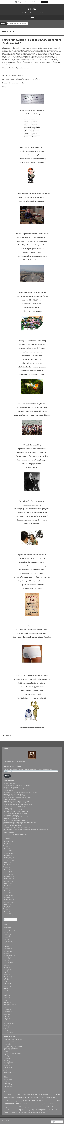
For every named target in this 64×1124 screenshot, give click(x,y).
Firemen (6, 959)
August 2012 (7, 904)
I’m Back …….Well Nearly (10, 783)
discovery (50, 48)
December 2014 (8, 855)
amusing (15, 1094)
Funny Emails (7, 1058)
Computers (6, 952)
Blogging (26, 1094)
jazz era (58, 54)
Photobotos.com (8, 1067)
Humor (25, 1100)
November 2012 (8, 899)
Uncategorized (7, 1023)
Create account (8, 1079)
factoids (15, 51)
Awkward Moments (9, 931)
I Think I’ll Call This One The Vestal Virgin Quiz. (16, 801)
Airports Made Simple (9, 1072)
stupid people (41, 1110)
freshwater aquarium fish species (18, 53)
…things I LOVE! (8, 1050)
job (3, 56)
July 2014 (6, 864)
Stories (5, 1015)
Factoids (16, 47)
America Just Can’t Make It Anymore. (13, 794)
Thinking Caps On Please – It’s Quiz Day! (14, 824)
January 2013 (7, 895)
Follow (7, 775)
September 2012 (8, 903)
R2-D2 (11, 59)
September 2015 (8, 841)
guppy (54, 53)
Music (5, 985)
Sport (5, 1013)
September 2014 (8, 861)
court (6, 981)
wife (27, 1112)
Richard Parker (33, 59)
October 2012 (7, 901)
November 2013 (8, 878)
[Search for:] (10, 920)
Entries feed (7, 1083)
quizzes (44, 1107)
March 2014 (7, 871)
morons (24, 1104)
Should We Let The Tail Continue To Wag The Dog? (17, 797)
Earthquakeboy (7, 1064)
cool (36, 48)
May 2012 (6, 910)
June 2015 (6, 845)
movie (28, 1104)
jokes (55, 1101)
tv (4, 1022)
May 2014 (6, 868)
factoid (10, 51)
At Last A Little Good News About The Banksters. (16, 820)
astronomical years (46, 47)
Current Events (8, 955)
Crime (5, 953)
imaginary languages (32, 54)
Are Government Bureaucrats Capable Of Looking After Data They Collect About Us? (26, 829)
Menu (32, 17)
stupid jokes (33, 1110)
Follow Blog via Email (12, 767)
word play (31, 1112)
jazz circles (52, 54)
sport (16, 1109)
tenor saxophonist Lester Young (46, 61)
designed (40, 48)
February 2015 (7, 852)
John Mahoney (8, 56)
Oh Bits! (6, 988)
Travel (12, 1112)
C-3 (20, 48)
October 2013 (7, 880)
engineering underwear (28, 50)
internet (50, 1101)
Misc (6, 1103)
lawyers (7, 983)
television (49, 1110)
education (18, 50)
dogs (6, 994)
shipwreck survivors (7, 61)
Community (45, 1094)
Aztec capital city (55, 47)
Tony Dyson (42, 62)
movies (32, 1104)
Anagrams (6, 929)
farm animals (24, 51)
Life (58, 1101)
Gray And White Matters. (10, 799)
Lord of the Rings (46, 56)
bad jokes (21, 1094)
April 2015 (6, 848)
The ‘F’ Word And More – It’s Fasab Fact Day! (15, 834)
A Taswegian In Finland (10, 1069)
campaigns (28, 48)
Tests (5, 1016)
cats (6, 992)
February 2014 (7, 873)
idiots (39, 1101)
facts (19, 51)
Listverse (6, 1051)
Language (6, 978)
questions (35, 1107)
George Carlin (7, 962)
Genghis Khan (40, 53)
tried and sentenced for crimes (53, 62)
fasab (32, 9)
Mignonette (28, 57)
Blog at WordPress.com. (7, 1120)
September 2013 (8, 882)
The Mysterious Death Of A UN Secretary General (17, 785)
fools (50, 1098)
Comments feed (8, 1085)
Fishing (5, 960)
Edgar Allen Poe (12, 50)
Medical (7, 973)
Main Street (54, 56)
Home (3, 24)
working (44, 1112)
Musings (40, 1104)
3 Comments (7, 735)
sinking (14, 61)
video (5, 1029)
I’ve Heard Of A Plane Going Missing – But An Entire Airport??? (20, 792)
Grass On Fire (7, 1057)
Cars (5, 945)
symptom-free (26, 61)
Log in (5, 1081)
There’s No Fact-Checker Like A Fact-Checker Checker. (18, 804)
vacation (6, 1027)
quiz (40, 1107)
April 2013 (6, 890)
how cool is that (22, 54)
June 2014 (6, 866)
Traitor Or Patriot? (9, 832)
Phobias (6, 995)
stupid (20, 1110)
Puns (5, 1001)
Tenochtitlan (34, 61)
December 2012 (8, 897)
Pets (5, 990)
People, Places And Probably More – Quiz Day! (16, 789)
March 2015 (7, 850)
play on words (10, 1107)
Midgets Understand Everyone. (12, 831)
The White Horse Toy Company (22, 62)
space (14, 1109)
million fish (34, 57)
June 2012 (6, 908)
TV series (12, 64)
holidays (6, 966)
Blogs (31, 1094)
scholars (55, 59)
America (9, 1094)
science (5, 1110)
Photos (5, 997)
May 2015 (6, 847)
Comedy (38, 1094)
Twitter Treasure (8, 790)
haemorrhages (6, 54)
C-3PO (23, 48)
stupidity (26, 1110)
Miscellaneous (14, 1103)
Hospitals (6, 967)
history (20, 1101)
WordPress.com (8, 1086)
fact (7, 51)
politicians (15, 1107)
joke (53, 1100)
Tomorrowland (34, 62)
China (34, 1094)
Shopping (6, 1009)
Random (49, 1107)
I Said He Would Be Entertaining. (12, 825)
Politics (6, 999)
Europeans (53, 50)
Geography (15, 1101)
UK (24, 64)
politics (20, 1107)
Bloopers (6, 938)
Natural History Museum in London (46, 57)
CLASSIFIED (7, 948)
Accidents (6, 927)
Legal (5, 980)
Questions (6, 1002)
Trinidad (4, 64)
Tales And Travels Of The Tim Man (13, 1046)
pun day (27, 1107)
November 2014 (8, 857)
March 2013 (7, 892)
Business (6, 939)
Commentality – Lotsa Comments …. (13, 1053)
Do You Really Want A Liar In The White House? (16, 803)
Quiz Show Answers (9, 1004)
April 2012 (6, 911)
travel (5, 1020)
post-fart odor (6, 59)
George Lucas (48, 53)
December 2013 (8, 876)
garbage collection (32, 53)
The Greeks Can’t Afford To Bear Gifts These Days (17, 827)
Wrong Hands (7, 1044)
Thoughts (7, 1112)
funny (55, 1097)
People (57, 57)
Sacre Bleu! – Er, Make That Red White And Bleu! (16, 817)
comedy (6, 950)
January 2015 (7, 854)
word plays (37, 1112)
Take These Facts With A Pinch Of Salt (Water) (16, 811)
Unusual (21, 47)
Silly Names (7, 1011)
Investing (7, 941)
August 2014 (7, 862)
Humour (6, 974)
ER (5, 971)
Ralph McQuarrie (25, 59)
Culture (53, 1094)
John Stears (15, 56)
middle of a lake (20, 57)
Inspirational (7, 976)
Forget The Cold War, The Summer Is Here (15, 806)
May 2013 (6, 889)
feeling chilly (38, 51)
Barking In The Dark (9, 1055)
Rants (5, 1006)
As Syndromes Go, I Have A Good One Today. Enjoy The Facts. (20, 822)
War (5, 1030)
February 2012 (7, 915)
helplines (6, 964)
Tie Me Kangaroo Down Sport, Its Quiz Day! (15, 813)
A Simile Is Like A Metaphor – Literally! (14, 796)
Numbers (6, 987)
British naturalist (15, 48)
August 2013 (7, 883)
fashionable (31, 51)
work (42, 1112)
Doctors (7, 969)
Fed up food (7, 1065)
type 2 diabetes (19, 64)
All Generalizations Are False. (11, 818)
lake (29, 56)
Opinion (46, 1104)
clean (33, 48)
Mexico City (12, 57)
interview (46, 54)
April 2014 (6, 869)
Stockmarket (8, 943)
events (33, 1098)
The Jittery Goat (8, 1071)
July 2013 (6, 885)
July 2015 (6, 843)
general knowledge (8, 1101)
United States (20, 1112)
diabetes (45, 48)
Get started (44, 2)
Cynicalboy (6, 1060)
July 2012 (6, 906)
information (41, 54)
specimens (19, 61)
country (49, 1094)
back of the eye (6, 48)
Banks (5, 932)
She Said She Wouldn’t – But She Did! (13, 810)
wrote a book (29, 64)
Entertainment (37, 50)
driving (7, 946)
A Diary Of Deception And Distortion (13, 1039)
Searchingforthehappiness (11, 1048)
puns (30, 1107)
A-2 (27, 47)
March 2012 (7, 913)
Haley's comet (14, 54)
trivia (8, 64)
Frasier (8, 53)
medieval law (5, 57)
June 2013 (6, 887)
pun (24, 1107)
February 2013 (7, 894)
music (36, 1104)
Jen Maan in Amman (9, 1041)
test (53, 1110)
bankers (7, 934)
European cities (46, 50)
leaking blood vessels (36, 56)
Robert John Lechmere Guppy (45, 59)
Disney (55, 48)
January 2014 (7, 875)
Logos (6, 1018)
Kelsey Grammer (23, 56)
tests (56, 1110)
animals (39, 47)
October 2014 (7, 859)
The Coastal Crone (8, 1062)
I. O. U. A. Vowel (8, 808)
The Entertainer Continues (11, 815)
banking (7, 936)
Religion (6, 1008)
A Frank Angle (7, 1043)
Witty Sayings (7, 1032)
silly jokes (10, 1110)
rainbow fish (17, 59)
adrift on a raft (32, 47)
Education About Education (11, 787)
